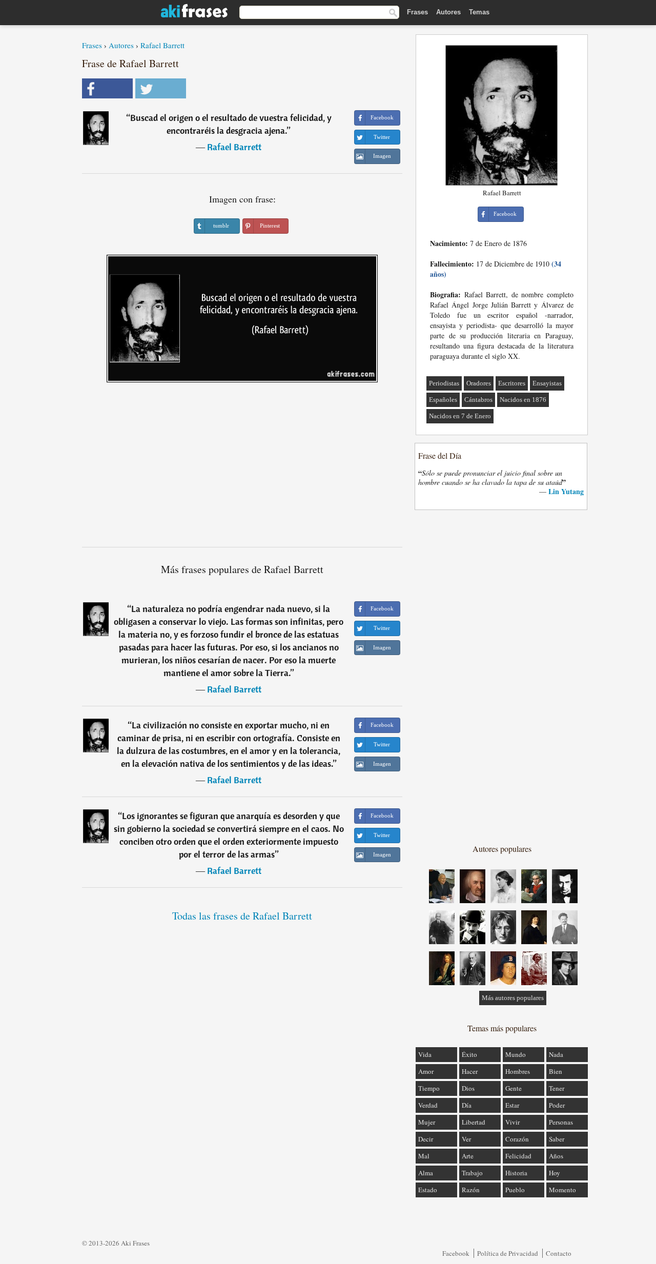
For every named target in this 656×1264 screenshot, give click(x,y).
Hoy (554, 1172)
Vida (425, 1054)
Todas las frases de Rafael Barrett (242, 916)
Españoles (443, 399)
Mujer (426, 1122)
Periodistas (444, 383)
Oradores (478, 383)
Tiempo (429, 1088)
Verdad (428, 1105)
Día (466, 1105)
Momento (562, 1189)
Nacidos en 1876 (523, 399)
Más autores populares (513, 998)
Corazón (517, 1139)
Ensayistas (547, 383)
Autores (448, 12)
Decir (425, 1139)
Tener (556, 1088)
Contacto (558, 1253)
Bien (555, 1071)
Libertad (473, 1122)
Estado (427, 1189)
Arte (468, 1155)
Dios (468, 1088)
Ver (466, 1139)
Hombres (517, 1071)
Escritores (511, 383)
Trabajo (472, 1172)
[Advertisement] (242, 468)
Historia (516, 1172)
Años (556, 1155)
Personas (561, 1122)
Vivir (512, 1122)
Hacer (470, 1071)
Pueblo (515, 1189)
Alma (425, 1172)
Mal (423, 1155)
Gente (513, 1088)
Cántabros (478, 399)
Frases (417, 12)
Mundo (515, 1054)
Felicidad (518, 1155)
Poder (557, 1105)
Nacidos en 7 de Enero (460, 416)
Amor (426, 1071)
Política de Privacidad (507, 1253)
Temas (479, 12)
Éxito (469, 1054)
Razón (471, 1189)
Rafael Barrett (162, 45)
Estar (512, 1105)
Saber (556, 1139)
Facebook (455, 1253)
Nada (556, 1054)
